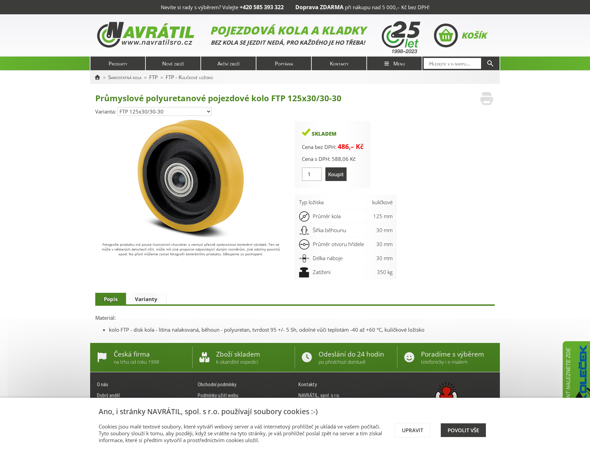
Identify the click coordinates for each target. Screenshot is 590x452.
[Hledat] (490, 63)
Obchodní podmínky (217, 384)
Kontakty (339, 63)
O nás (102, 384)
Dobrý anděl (108, 395)
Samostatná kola (124, 77)
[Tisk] (487, 98)
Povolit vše (463, 430)
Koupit (336, 174)
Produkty (118, 63)
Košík (473, 35)
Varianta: (106, 111)
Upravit (412, 430)
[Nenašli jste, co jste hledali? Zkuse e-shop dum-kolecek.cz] (576, 392)
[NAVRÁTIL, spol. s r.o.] (97, 77)
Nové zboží (173, 63)
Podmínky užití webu (218, 395)
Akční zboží (228, 63)
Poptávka (284, 63)
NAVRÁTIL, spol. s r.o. (319, 395)
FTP (153, 77)
